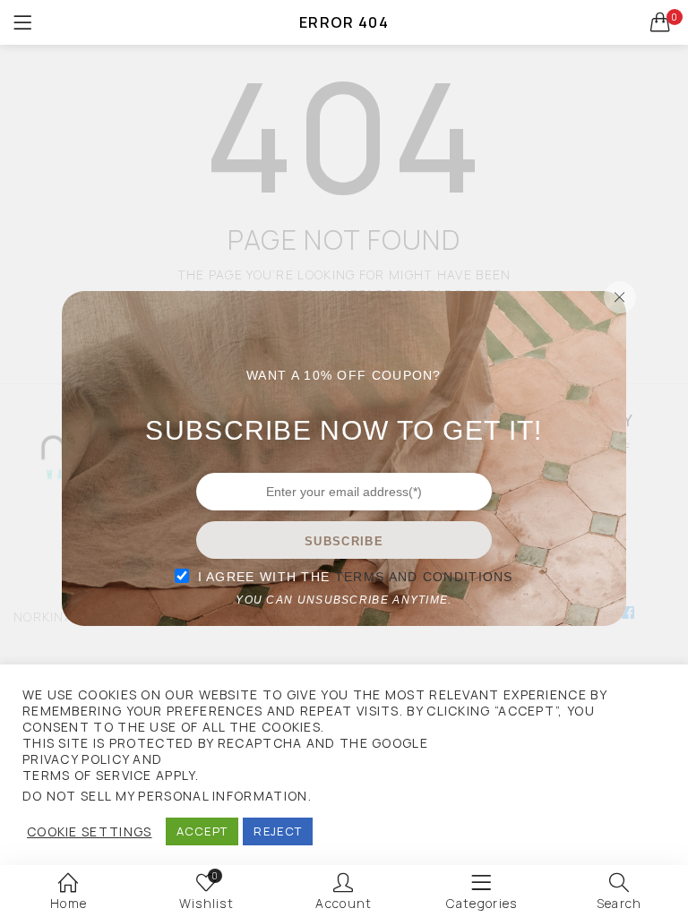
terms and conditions (424, 577)
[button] (661, 22)
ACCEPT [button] (202, 831)
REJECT (278, 831)
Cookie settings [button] (89, 832)
